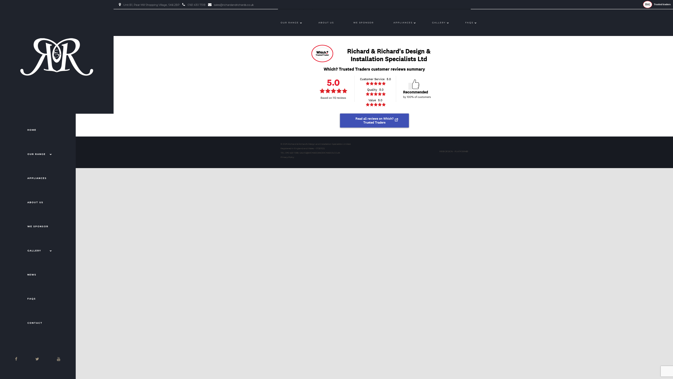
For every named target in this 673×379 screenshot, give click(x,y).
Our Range (36, 154)
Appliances (37, 178)
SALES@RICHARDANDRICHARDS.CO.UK (320, 152)
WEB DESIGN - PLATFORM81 (453, 151)
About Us (35, 202)
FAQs (31, 298)
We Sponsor (37, 226)
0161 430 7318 (291, 152)
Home (31, 129)
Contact (34, 322)
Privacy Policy (287, 157)
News (31, 274)
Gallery (34, 250)
